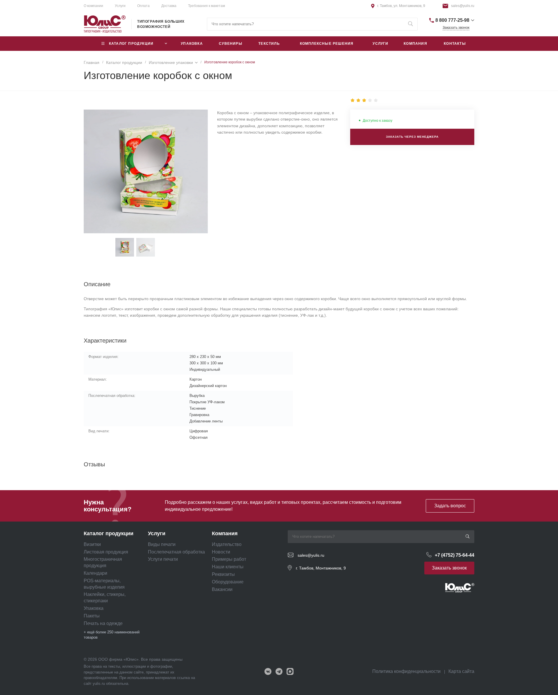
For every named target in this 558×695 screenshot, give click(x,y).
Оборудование (228, 581)
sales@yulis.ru (462, 6)
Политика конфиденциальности (406, 671)
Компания (225, 533)
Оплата (143, 6)
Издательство (227, 544)
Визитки (92, 544)
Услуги (120, 6)
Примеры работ (229, 559)
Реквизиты (223, 574)
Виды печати (162, 544)
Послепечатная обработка (176, 551)
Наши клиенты (228, 566)
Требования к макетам (206, 6)
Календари (95, 573)
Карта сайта (461, 671)
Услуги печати (163, 559)
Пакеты (92, 615)
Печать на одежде (103, 623)
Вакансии (222, 589)
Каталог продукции (108, 533)
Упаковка (93, 608)
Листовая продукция (106, 551)
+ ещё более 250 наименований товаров (112, 635)
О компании (93, 6)
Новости (221, 551)
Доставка (168, 6)
